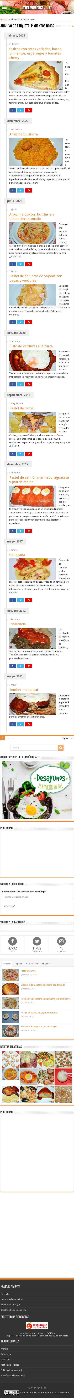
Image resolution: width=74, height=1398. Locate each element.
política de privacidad (25, 1336)
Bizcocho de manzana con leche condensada (43, 985)
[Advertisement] (37, 853)
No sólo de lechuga (10, 1304)
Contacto (5, 1359)
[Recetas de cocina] (37, 1325)
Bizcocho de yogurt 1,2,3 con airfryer (39, 1026)
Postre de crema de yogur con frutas (39, 1012)
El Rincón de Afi (27, 1392)
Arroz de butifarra (23, 134)
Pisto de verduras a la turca (31, 346)
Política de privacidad (11, 1370)
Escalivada (17, 624)
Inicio (5, 19)
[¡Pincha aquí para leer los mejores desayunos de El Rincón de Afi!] (37, 790)
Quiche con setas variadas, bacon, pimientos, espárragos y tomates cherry (35, 53)
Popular (18, 964)
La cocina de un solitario (12, 1299)
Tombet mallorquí (23, 690)
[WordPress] (44, 1388)
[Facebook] (32, 1388)
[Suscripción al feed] (73, 26)
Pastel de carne (21, 408)
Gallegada (17, 555)
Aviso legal (6, 1354)
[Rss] (29, 1388)
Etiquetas (46, 964)
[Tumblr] (42, 1388)
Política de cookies (10, 1365)
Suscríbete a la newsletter (13, 1375)
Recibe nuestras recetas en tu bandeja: (24, 891)
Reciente (7, 964)
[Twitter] (35, 1388)
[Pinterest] (38, 1388)
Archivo (4, 1349)
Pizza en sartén (28, 971)
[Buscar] (61, 748)
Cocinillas (5, 1294)
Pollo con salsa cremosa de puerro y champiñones (46, 998)
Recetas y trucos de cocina (14, 1310)
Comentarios (32, 964)
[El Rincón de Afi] (37, 7)
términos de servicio (49, 1336)
